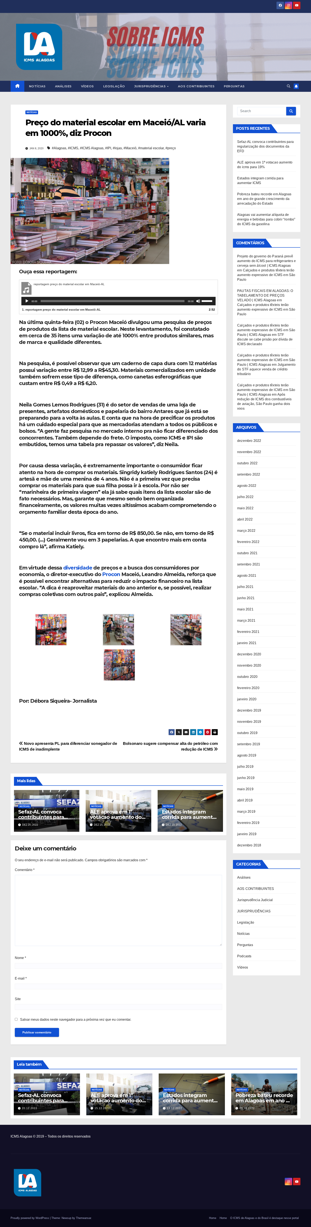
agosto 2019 (246, 755)
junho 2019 (246, 778)
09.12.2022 (247, 1108)
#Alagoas (59, 148)
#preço (170, 148)
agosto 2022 (246, 485)
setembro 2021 (248, 564)
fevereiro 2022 (248, 542)
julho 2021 (245, 587)
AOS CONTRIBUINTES (255, 889)
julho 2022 (245, 497)
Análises (63, 86)
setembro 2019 (248, 744)
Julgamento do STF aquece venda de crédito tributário (266, 369)
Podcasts (244, 956)
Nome (20, 958)
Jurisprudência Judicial (255, 900)
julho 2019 (245, 766)
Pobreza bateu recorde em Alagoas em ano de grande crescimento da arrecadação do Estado (264, 198)
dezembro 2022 (249, 441)
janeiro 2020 (246, 699)
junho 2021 (246, 598)
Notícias (37, 86)
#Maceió (130, 148)
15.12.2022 (102, 1108)
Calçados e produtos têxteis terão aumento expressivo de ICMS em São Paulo (266, 274)
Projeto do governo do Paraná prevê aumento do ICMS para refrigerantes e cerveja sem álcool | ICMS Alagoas (266, 260)
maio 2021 (245, 609)
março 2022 (246, 530)
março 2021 (246, 620)
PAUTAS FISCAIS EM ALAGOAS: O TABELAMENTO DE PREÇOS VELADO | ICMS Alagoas (265, 295)
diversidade (77, 568)
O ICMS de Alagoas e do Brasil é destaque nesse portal (264, 1218)
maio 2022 (245, 508)
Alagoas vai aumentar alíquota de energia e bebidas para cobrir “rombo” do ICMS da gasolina (266, 219)
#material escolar (151, 148)
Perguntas (234, 86)
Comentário (24, 870)
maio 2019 (245, 789)
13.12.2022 (174, 1108)
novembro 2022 (249, 452)
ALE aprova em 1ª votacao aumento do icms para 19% (115, 817)
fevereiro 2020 (248, 688)
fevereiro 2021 (248, 632)
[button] (288, 86)
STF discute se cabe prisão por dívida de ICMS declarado (265, 339)
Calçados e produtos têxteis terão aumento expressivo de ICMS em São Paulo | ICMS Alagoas (266, 330)
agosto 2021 (246, 575)
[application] (118, 301)
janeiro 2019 (246, 834)
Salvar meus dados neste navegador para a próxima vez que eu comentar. (75, 1019)
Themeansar (83, 1218)
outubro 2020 (247, 676)
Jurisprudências (150, 86)
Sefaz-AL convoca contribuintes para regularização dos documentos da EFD (265, 146)
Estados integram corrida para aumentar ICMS (190, 817)
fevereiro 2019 (248, 823)
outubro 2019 (247, 733)
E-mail (21, 978)
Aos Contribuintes (196, 86)
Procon (111, 574)
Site (18, 999)
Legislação (114, 86)
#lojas (117, 148)
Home (212, 1218)
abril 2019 (245, 800)
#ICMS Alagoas (91, 148)
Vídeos (87, 86)
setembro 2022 (248, 474)
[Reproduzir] (27, 301)
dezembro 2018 (249, 845)
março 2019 (246, 811)
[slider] (207, 300)
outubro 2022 (247, 463)
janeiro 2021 (246, 643)
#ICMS (73, 148)
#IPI (108, 148)
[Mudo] (198, 301)
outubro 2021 (247, 553)
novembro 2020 (249, 665)
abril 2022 (245, 519)
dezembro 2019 (249, 710)
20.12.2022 (29, 1108)
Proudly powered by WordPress (30, 1218)
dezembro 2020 (249, 654)
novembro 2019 (249, 721)
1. (61, 309)
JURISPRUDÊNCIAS (254, 911)
